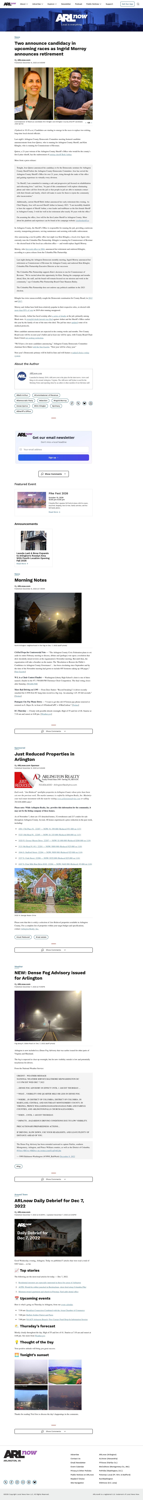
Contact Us (75, 1459)
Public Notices (92, 4)
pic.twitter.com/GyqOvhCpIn (49, 1150)
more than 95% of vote (24, 310)
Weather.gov (46, 714)
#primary (56, 406)
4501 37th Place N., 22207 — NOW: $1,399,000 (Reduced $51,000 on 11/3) (50, 828)
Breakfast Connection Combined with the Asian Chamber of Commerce (55, 1310)
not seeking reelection (34, 338)
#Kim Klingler (40, 406)
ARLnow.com (24, 60)
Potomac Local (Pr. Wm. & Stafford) (114, 1475)
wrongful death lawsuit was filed (39, 319)
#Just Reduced (23, 937)
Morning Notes (31, 580)
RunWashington (106, 1479)
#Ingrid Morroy (60, 400)
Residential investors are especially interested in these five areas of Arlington (50, 1282)
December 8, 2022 (67, 1156)
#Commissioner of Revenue (46, 395)
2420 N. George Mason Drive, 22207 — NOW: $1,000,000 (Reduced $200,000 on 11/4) (55, 840)
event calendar (67, 1304)
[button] (86, 123)
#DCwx (26, 1150)
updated (75, 322)
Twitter (18, 696)
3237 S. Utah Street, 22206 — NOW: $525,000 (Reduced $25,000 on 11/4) (49, 858)
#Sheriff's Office (24, 411)
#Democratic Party (25, 400)
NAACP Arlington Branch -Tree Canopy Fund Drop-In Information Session (57, 1319)
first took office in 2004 (35, 249)
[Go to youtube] (23, 1482)
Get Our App (127, 4)
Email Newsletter (78, 1463)
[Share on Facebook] (72, 403)
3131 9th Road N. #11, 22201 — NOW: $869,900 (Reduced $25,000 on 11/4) (50, 846)
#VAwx (20, 1150)
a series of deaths (59, 316)
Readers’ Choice (77, 1479)
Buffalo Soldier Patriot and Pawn (39, 1315)
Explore (51, 4)
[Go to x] (6, 1482)
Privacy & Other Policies (81, 1471)
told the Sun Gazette (41, 346)
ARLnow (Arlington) (107, 1454)
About (22, 4)
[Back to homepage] (10, 4)
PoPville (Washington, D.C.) (111, 1471)
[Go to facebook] (11, 1482)
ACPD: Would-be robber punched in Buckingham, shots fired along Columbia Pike (52, 1287)
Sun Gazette (20, 671)
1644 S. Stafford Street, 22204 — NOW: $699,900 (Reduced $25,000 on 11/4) (50, 852)
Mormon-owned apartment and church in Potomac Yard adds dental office (48, 1291)
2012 (90, 298)
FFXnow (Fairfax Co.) (108, 1463)
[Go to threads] (29, 1482)
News (17, 37)
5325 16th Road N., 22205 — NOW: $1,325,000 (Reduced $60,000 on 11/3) (50, 834)
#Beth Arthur (22, 395)
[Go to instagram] (17, 1482)
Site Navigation (77, 1483)
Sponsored (20, 748)
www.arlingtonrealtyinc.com (68, 798)
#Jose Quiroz (22, 406)
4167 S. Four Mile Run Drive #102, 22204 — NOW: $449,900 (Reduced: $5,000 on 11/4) (55, 864)
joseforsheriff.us (82, 220)
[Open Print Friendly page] (91, 403)
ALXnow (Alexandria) (108, 1459)
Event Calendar (77, 1467)
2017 (20, 301)
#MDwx (33, 1150)
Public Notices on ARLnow (82, 1475)
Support (109, 4)
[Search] (138, 4)
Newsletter (66, 4)
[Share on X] (78, 403)
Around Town (21, 1194)
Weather (19, 966)
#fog (18, 1166)
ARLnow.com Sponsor (28, 765)
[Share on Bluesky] (84, 403)
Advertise (36, 4)
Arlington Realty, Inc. (30, 928)
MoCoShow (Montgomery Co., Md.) (114, 1467)
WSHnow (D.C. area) (108, 1483)
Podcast (78, 4)
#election (43, 400)
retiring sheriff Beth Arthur (60, 154)
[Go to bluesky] (35, 1482)
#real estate (41, 937)
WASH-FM (32, 683)
